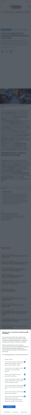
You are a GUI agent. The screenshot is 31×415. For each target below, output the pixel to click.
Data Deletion (7, 412)
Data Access (15, 412)
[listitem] (15, 359)
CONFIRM (9, 406)
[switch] (25, 362)
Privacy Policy (24, 412)
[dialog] (15, 372)
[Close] (28, 332)
